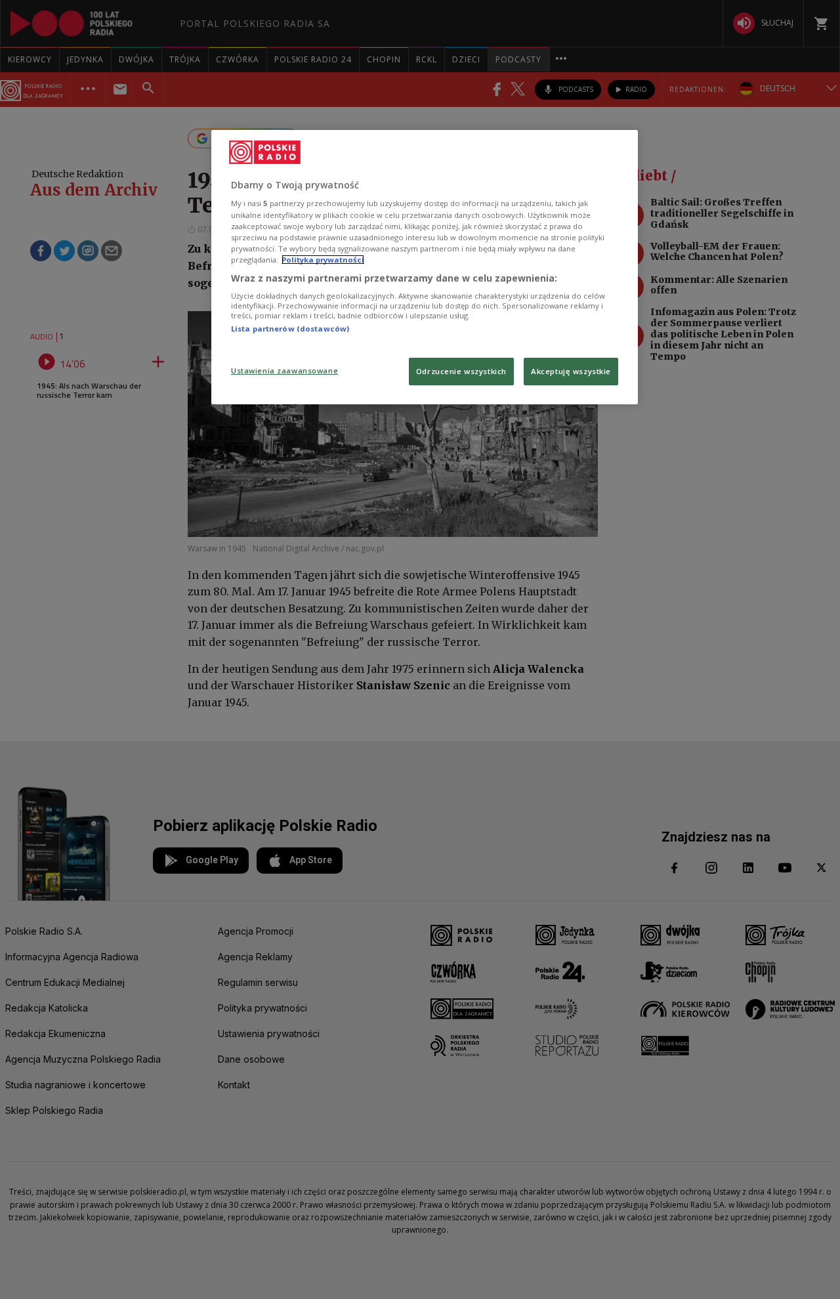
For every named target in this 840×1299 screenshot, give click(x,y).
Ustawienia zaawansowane (284, 370)
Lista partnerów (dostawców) (290, 328)
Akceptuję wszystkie (571, 371)
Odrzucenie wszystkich (461, 371)
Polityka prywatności (323, 260)
